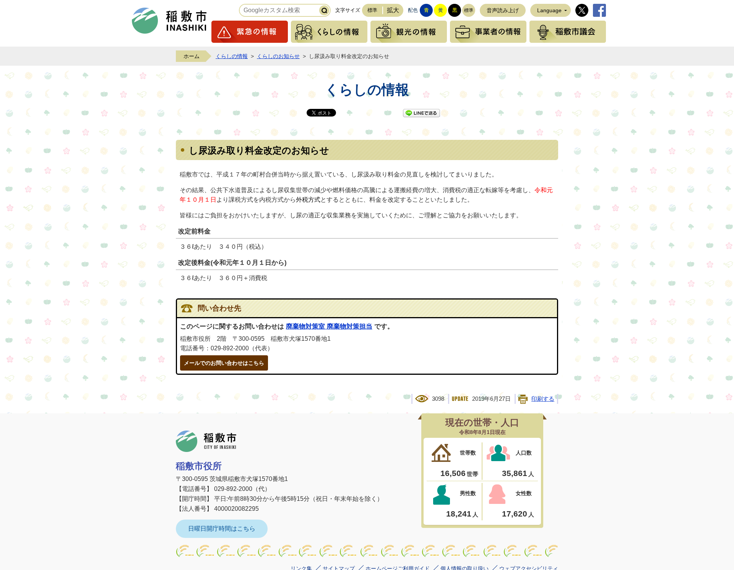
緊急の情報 (249, 32)
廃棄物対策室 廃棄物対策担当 (329, 326)
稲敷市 (206, 441)
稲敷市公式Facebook (599, 10)
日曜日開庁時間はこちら (221, 528)
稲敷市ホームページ (169, 21)
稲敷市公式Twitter (581, 10)
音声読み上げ (503, 10)
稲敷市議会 (567, 32)
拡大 (393, 10)
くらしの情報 (329, 32)
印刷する (542, 399)
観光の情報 (408, 32)
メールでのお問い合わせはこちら (224, 363)
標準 (372, 10)
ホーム (192, 56)
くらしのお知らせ (278, 56)
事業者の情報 (488, 32)
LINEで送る (421, 113)
